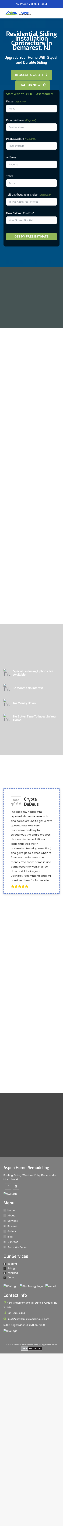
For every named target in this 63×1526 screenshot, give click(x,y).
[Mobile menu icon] (56, 13)
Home (11, 1506)
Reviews (12, 1522)
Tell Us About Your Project (22, 194)
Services (13, 1517)
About (11, 1512)
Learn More (29, 737)
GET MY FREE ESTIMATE (31, 235)
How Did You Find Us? (20, 212)
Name (9, 100)
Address (11, 156)
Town (9, 175)
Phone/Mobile (15, 138)
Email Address (15, 119)
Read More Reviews (29, 1206)
